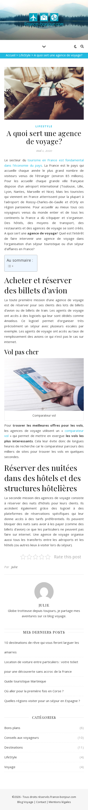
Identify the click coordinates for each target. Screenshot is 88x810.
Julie (14, 567)
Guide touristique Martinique (25, 681)
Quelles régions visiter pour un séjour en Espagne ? (42, 701)
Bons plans (12, 728)
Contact (41, 802)
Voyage (9, 767)
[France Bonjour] (44, 20)
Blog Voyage (25, 802)
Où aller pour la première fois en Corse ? (34, 691)
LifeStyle (44, 126)
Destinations (13, 747)
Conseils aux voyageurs (21, 737)
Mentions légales (60, 802)
